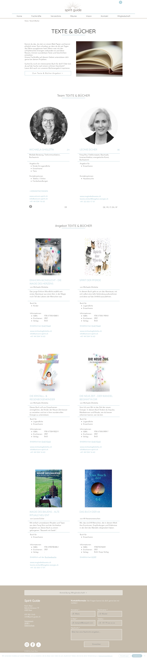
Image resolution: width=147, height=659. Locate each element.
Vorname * (75, 610)
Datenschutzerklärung (105, 656)
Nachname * (103, 610)
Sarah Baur (34, 651)
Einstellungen (124, 656)
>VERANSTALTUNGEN (39, 191)
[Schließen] (144, 655)
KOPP (93, 557)
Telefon (100, 619)
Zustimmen (136, 656)
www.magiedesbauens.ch (40, 562)
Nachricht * (75, 628)
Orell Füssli (46, 326)
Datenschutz (29, 625)
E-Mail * (74, 619)
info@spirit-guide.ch (32, 617)
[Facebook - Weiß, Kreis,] (32, 644)
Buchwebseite (50, 557)
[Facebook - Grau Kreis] (30, 206)
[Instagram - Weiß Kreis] (26, 644)
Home (26, 21)
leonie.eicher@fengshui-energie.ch (94, 199)
